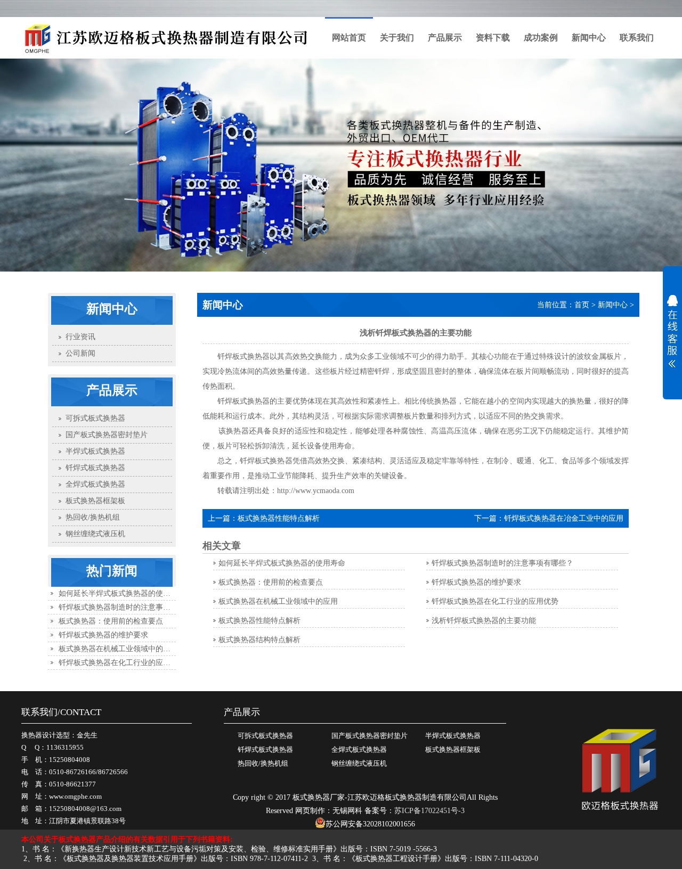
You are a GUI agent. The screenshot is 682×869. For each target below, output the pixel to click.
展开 (672, 331)
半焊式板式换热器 (453, 736)
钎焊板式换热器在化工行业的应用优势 (122, 663)
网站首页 (349, 37)
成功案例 (541, 37)
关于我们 (397, 37)
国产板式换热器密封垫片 (369, 736)
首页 (581, 305)
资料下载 (493, 37)
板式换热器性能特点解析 (279, 518)
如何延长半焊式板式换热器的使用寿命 (122, 593)
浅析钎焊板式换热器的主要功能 (484, 621)
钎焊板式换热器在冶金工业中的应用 (563, 518)
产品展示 (445, 37)
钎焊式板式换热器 (265, 749)
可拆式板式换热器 (265, 736)
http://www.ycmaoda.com (315, 491)
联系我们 (637, 37)
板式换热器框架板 (453, 749)
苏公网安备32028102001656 (370, 824)
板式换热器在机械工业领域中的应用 (118, 649)
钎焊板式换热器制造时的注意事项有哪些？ (129, 607)
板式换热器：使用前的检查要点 (111, 621)
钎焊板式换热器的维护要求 (103, 635)
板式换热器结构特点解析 (259, 640)
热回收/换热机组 (263, 763)
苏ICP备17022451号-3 (429, 811)
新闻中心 (589, 37)
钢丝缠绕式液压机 (359, 763)
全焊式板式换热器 (359, 749)
